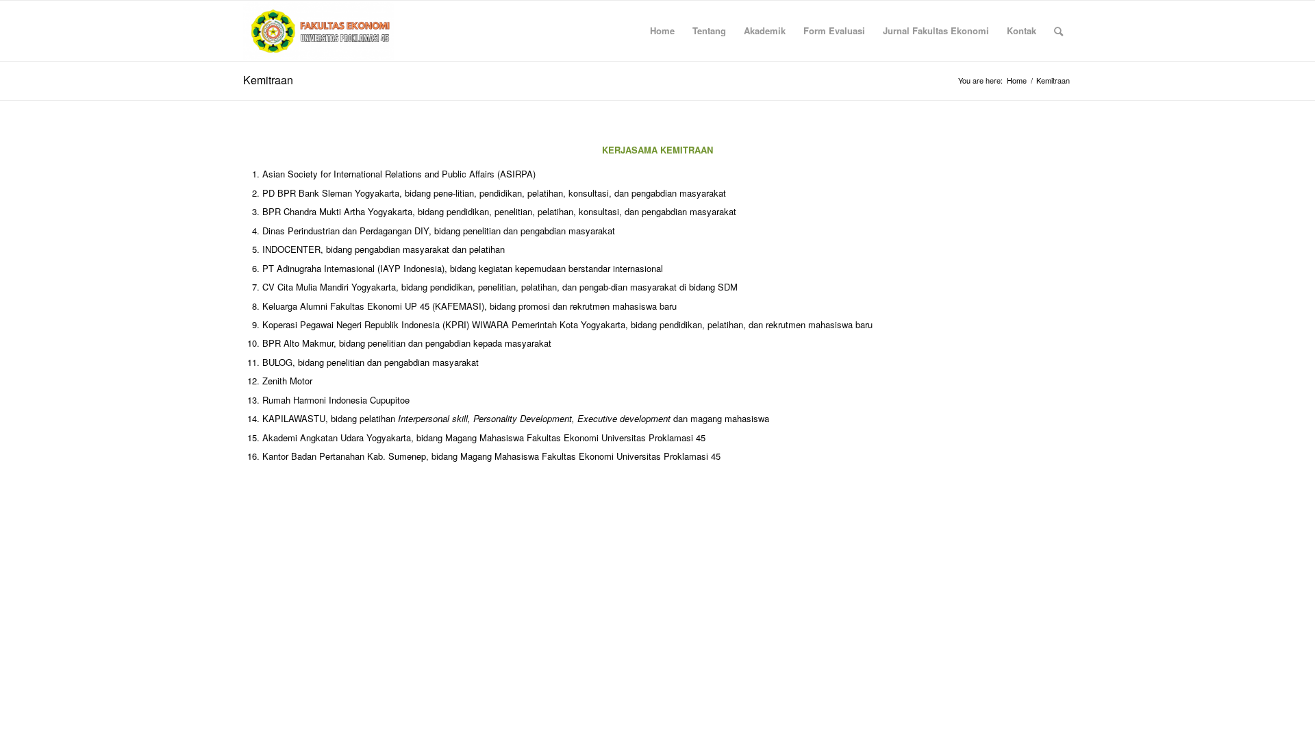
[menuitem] (662, 31)
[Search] (1058, 31)
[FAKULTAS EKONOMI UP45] (318, 31)
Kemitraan (268, 80)
